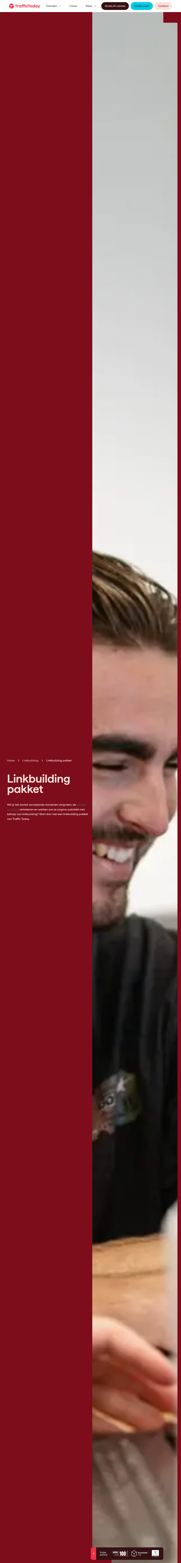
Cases (73, 6)
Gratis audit (141, 6)
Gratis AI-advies (115, 6)
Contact (163, 6)
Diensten (51, 6)
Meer (89, 6)
